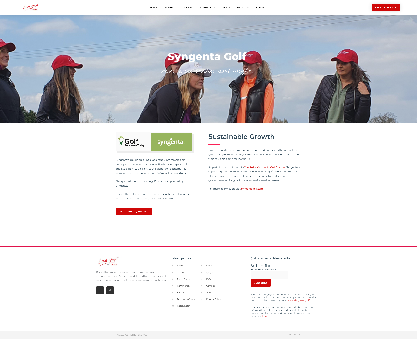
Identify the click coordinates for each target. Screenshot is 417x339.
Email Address (267, 269)
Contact (261, 7)
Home (153, 7)
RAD (298, 335)
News (226, 7)
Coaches (187, 7)
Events (168, 7)
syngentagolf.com (252, 188)
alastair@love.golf (299, 300)
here (265, 316)
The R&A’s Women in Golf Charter (264, 167)
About (241, 7)
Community (207, 7)
